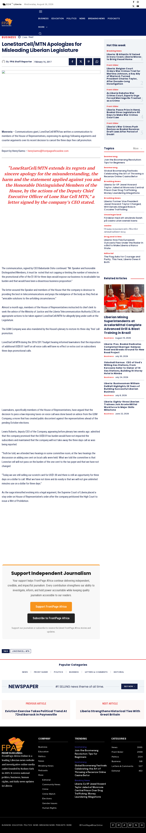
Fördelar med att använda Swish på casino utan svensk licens (123, 219)
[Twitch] (130, 825)
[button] (40, 33)
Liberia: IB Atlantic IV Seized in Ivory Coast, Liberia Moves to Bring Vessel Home (124, 57)
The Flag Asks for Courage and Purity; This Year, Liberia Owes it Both (122, 259)
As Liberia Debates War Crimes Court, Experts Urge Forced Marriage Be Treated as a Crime (124, 97)
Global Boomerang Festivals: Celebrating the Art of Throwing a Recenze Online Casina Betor (124, 173)
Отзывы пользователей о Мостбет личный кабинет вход (121, 230)
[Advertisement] (51, 234)
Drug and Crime (113, 237)
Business (9, 37)
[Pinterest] (88, 61)
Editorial (109, 253)
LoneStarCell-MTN (20, 651)
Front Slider (112, 65)
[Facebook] (133, 2)
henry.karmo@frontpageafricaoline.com (48, 151)
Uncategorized (112, 215)
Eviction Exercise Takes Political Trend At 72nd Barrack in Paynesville (36, 712)
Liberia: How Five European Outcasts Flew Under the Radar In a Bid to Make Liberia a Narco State (123, 244)
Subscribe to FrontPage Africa (51, 618)
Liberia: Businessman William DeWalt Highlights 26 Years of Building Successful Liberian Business (122, 387)
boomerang (111, 156)
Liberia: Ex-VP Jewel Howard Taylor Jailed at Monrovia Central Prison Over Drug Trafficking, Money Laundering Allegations (124, 189)
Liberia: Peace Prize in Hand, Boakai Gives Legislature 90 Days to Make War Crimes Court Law (123, 113)
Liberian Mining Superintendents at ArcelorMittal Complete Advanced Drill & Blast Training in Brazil (122, 325)
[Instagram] (138, 2)
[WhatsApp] (96, 61)
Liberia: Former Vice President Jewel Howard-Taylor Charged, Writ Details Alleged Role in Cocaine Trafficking (122, 205)
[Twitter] (133, 6)
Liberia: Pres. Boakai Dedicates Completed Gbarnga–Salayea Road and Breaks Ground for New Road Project (124, 348)
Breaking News (114, 51)
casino (107, 226)
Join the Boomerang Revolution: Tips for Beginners (122, 161)
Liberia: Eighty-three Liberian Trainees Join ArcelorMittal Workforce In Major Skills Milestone (121, 406)
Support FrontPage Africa (51, 606)
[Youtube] (138, 6)
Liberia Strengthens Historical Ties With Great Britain (110, 712)
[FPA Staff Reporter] (4, 61)
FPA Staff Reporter (21, 61)
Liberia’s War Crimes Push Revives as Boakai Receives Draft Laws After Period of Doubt (123, 130)
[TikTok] (124, 825)
